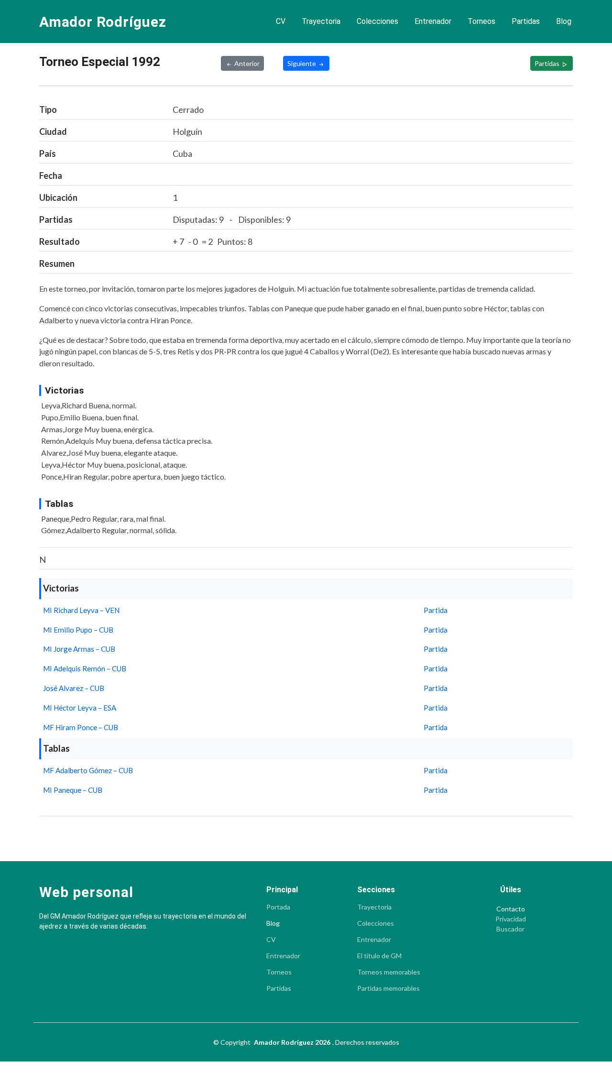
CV (280, 21)
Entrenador (433, 21)
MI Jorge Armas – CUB (79, 649)
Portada (278, 907)
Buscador (510, 929)
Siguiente (302, 63)
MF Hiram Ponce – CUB (80, 727)
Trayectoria (321, 21)
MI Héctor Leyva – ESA (79, 707)
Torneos (481, 21)
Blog (563, 21)
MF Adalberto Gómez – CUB (88, 770)
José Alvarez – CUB (73, 688)
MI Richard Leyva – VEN (81, 610)
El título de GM (379, 956)
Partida (436, 610)
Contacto (510, 909)
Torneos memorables (388, 972)
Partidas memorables (388, 988)
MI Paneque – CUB (72, 790)
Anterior (247, 63)
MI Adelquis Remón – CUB (84, 668)
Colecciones (377, 21)
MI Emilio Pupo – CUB (78, 629)
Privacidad (510, 919)
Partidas (526, 21)
